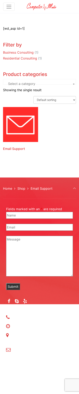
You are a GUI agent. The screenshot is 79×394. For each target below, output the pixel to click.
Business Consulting (18, 52)
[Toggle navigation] (9, 7)
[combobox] (39, 82)
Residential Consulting (20, 58)
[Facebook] (9, 301)
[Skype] (16, 301)
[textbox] (39, 86)
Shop (21, 188)
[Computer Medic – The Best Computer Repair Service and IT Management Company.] (41, 7)
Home (7, 188)
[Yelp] (25, 301)
